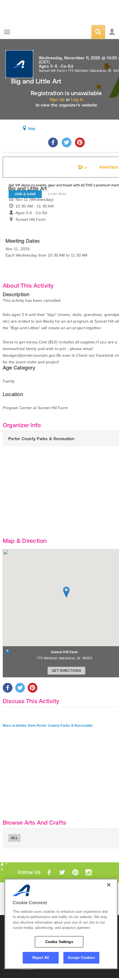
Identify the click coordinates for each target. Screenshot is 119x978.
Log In (77, 99)
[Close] (109, 885)
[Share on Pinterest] (80, 142)
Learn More (57, 194)
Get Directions (66, 670)
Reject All (40, 958)
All (14, 838)
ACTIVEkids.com (32, 32)
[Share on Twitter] (66, 142)
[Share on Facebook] (53, 142)
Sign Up (57, 99)
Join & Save (25, 194)
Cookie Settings (59, 942)
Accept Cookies (81, 958)
